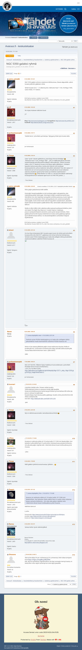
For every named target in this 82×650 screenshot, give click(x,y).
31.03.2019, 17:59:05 (30, 461)
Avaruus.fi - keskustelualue (19, 46)
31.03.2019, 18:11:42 (30, 489)
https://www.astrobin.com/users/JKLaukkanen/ (43, 516)
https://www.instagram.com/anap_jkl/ (41, 518)
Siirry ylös (9, 576)
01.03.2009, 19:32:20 (30, 107)
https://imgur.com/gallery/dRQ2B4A (39, 559)
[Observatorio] (8, 544)
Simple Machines (18, 646)
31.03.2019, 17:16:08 (31, 438)
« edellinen (63, 68)
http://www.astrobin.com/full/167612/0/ (43, 399)
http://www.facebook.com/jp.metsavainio (42, 122)
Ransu (11, 524)
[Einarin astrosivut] (8, 248)
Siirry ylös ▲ (75, 646)
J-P (10, 107)
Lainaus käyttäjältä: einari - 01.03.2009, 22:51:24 (41, 335)
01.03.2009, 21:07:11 (30, 133)
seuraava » (72, 68)
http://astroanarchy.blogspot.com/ (37, 121)
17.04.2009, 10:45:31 (30, 361)
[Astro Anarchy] (8, 125)
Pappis (11, 489)
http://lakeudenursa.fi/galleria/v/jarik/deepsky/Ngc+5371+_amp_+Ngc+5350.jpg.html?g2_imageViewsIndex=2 (49, 371)
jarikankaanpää (15, 133)
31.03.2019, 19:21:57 (30, 524)
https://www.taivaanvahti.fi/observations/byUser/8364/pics (48, 514)
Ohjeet (58, 646)
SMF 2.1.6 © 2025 (8, 646)
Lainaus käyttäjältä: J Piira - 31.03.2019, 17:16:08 (41, 493)
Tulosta (73, 73)
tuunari (12, 384)
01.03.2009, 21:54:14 (30, 155)
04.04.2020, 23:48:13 (31, 554)
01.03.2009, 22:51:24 (30, 230)
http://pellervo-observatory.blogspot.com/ (36, 542)
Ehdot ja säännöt (65, 646)
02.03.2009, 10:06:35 (30, 331)
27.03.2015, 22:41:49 (30, 410)
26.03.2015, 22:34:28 (31, 384)
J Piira (11, 438)
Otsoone (12, 554)
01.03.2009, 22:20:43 (30, 186)
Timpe (11, 155)
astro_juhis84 (14, 79)
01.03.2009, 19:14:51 (30, 79)
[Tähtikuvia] (8, 97)
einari (11, 230)
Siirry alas (9, 73)
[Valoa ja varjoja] (8, 173)
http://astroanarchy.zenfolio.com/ (65, 121)
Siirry (48, 584)
